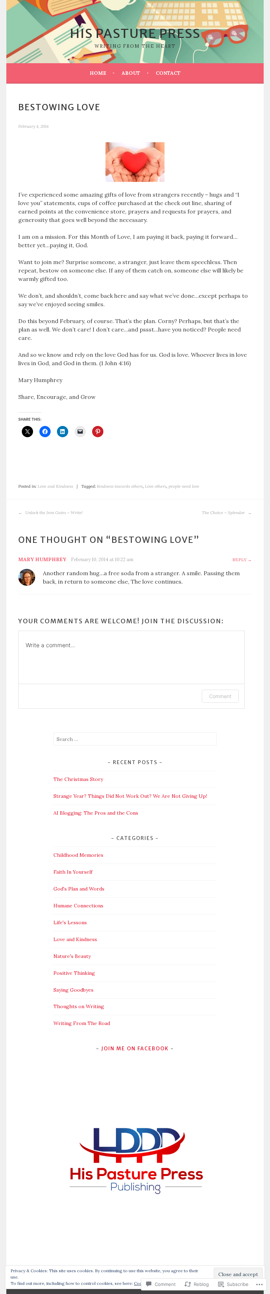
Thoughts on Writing (78, 1006)
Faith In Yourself (72, 872)
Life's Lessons (70, 922)
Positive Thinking (74, 973)
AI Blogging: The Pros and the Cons (95, 813)
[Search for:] (135, 739)
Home (98, 73)
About (131, 73)
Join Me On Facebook (135, 1048)
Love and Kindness (55, 486)
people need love (183, 486)
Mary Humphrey (42, 559)
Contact (168, 73)
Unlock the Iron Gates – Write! (53, 512)
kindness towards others (120, 486)
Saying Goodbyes (73, 990)
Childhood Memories (78, 855)
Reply (239, 559)
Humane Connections (78, 905)
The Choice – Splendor (224, 512)
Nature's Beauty (72, 956)
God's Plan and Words (78, 889)
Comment (220, 696)
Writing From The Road (81, 1023)
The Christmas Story (78, 779)
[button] (135, 1159)
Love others (155, 486)
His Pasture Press (135, 33)
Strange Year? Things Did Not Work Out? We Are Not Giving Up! (130, 796)
